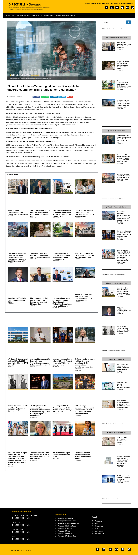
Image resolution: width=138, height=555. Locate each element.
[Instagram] (112, 7)
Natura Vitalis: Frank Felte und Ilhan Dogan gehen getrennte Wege (18, 408)
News (14, 15)
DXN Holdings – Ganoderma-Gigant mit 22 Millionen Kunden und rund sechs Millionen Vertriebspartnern (84, 410)
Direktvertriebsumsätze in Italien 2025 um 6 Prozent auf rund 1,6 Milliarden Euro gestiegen (125, 234)
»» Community (49, 15)
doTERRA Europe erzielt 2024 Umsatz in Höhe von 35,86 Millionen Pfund (84, 255)
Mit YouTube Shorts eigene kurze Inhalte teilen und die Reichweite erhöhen (123, 367)
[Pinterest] (122, 7)
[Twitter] (117, 7)
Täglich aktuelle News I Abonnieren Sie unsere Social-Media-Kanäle (109, 3)
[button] (36, 97)
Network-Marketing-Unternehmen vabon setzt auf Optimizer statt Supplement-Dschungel (123, 461)
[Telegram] (132, 7)
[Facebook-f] (106, 7)
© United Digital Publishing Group (21, 550)
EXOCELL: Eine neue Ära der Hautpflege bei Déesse (122, 440)
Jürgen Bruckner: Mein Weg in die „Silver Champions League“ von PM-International (123, 103)
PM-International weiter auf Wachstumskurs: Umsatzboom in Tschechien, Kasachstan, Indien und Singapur (62, 302)
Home (8, 15)
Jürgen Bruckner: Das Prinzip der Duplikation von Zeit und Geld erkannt (40, 255)
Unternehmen (23, 15)
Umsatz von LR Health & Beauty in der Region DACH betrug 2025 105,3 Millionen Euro (123, 158)
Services (72, 15)
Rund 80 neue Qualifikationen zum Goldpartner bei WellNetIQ (18, 212)
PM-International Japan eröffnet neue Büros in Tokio (61, 454)
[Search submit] (128, 22)
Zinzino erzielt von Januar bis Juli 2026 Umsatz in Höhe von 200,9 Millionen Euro (124, 139)
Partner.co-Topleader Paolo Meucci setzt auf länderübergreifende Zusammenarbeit (124, 84)
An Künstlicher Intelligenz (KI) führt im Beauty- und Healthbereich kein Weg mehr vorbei (124, 404)
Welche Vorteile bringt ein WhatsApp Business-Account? (124, 385)
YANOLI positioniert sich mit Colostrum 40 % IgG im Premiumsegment (123, 478)
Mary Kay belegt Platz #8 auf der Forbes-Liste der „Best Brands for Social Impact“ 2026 (123, 291)
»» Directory (36, 15)
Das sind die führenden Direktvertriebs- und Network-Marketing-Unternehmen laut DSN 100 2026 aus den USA (17, 257)
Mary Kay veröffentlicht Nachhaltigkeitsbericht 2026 (17, 300)
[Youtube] (127, 7)
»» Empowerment (62, 15)
